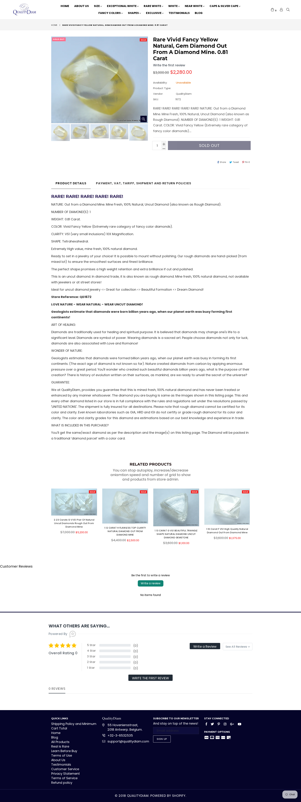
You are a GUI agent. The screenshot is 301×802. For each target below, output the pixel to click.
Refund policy (61, 782)
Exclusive (154, 13)
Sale (143, 39)
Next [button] (253, 514)
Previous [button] (47, 514)
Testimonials (179, 13)
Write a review (150, 583)
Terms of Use (61, 755)
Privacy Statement (65, 773)
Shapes (133, 13)
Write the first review (150, 678)
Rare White (153, 6)
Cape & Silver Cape (224, 6)
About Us (81, 6)
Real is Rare (60, 746)
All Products (60, 742)
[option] (60, 133)
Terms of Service (64, 778)
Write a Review (205, 646)
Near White (194, 6)
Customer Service (65, 769)
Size (97, 6)
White (173, 6)
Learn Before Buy (64, 751)
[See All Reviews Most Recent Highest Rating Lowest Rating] (237, 646)
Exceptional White (122, 6)
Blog (199, 13)
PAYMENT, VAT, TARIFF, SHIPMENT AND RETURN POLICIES (143, 183)
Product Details (71, 183)
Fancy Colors (109, 13)
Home (65, 6)
